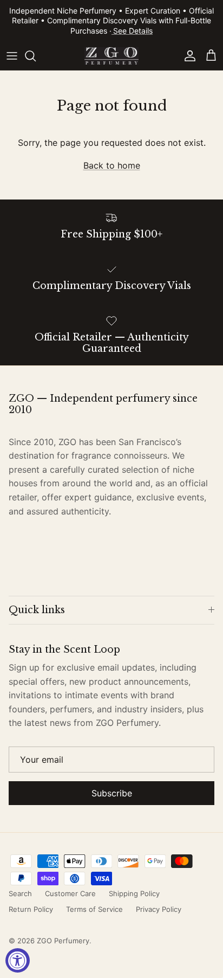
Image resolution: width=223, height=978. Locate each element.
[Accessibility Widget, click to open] (17, 960)
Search (20, 893)
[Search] (36, 56)
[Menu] (12, 56)
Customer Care (70, 893)
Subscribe (111, 793)
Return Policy (31, 909)
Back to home (111, 165)
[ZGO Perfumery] (111, 56)
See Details (133, 30)
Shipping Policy (134, 893)
